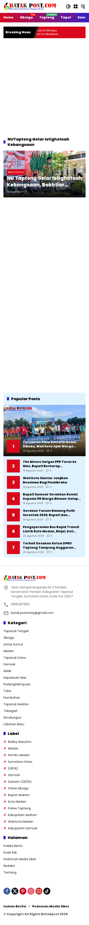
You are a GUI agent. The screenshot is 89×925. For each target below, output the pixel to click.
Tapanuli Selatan (16, 704)
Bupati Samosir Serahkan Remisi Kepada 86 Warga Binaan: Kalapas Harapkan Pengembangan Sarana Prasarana (52, 496)
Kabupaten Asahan (22, 815)
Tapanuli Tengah (16, 631)
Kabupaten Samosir (23, 828)
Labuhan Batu (13, 724)
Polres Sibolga (18, 788)
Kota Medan (17, 801)
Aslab (7, 671)
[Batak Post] (30, 6)
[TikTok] (46, 891)
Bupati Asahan (19, 795)
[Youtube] (38, 891)
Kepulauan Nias (14, 677)
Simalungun (12, 717)
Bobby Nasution (19, 742)
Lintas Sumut (13, 644)
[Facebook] (6, 891)
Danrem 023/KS (20, 782)
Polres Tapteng (19, 808)
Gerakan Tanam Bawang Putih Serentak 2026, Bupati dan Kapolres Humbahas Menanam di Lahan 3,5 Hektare (51, 513)
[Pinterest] (22, 891)
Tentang (9, 872)
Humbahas (11, 697)
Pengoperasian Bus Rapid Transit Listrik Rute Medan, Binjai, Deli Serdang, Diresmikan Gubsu (51, 529)
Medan (8, 651)
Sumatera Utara (20, 762)
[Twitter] (14, 891)
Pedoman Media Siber (19, 859)
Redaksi (9, 866)
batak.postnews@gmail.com (32, 613)
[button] (68, 6)
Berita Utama (16, 172)
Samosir (9, 664)
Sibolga (8, 638)
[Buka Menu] (75, 6)
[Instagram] (30, 891)
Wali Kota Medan (20, 821)
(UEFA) (13, 768)
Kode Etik (10, 852)
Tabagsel (10, 711)
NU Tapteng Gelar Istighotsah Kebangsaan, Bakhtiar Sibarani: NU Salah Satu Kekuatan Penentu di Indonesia (44, 181)
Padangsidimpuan (17, 684)
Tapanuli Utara (14, 658)
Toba (7, 691)
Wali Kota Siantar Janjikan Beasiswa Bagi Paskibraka (45, 480)
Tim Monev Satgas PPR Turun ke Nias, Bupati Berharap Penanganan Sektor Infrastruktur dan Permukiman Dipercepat (51, 464)
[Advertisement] (44, 86)
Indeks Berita (12, 846)
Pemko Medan (19, 755)
